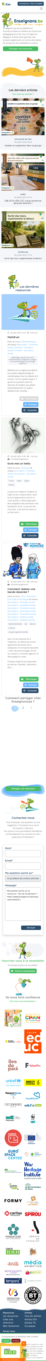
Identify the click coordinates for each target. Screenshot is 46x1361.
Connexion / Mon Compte (30, 4)
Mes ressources (11, 1326)
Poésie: (11, 485)
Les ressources (10, 1316)
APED (23, 194)
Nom (8, 848)
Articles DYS (31, 1319)
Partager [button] (32, 404)
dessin (32, 624)
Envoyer (31, 928)
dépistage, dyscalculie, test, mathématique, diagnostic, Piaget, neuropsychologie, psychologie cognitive (22, 360)
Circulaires (30, 1326)
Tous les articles (33, 1316)
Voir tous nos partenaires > (23, 1001)
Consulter (32, 410)
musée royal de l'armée (18, 632)
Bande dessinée (15, 624)
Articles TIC (30, 1322)
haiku (19, 481)
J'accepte (6, 1341)
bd (26, 624)
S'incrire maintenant (24, 971)
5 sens (11, 481)
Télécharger (31, 399)
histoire (12, 628)
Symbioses (23, 252)
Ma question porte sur (19, 873)
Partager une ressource (20, 49)
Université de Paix (23, 139)
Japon (27, 481)
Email (9, 860)
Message (11, 885)
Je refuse (16, 1341)
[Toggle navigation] (41, 8)
